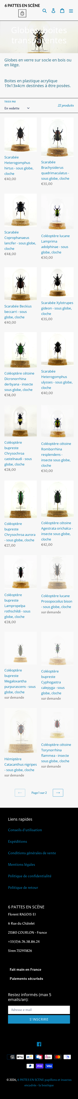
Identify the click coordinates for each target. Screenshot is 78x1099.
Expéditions (17, 841)
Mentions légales (21, 864)
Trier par (10, 101)
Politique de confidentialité (29, 876)
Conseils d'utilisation (25, 830)
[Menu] (71, 10)
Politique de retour (23, 887)
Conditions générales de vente (32, 853)
